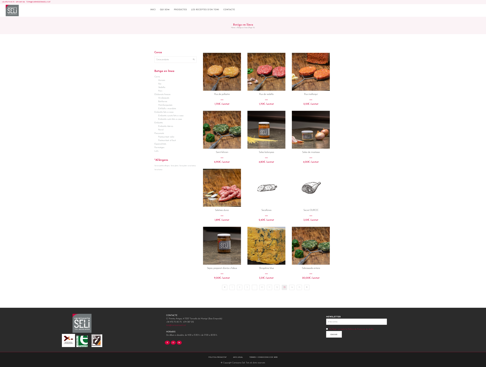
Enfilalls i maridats (167, 109)
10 (262, 287)
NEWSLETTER (333, 317)
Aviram (161, 80)
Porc (160, 91)
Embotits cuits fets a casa (170, 119)
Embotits (158, 123)
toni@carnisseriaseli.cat (38, 2)
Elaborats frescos (162, 94)
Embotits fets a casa (163, 112)
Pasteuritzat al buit (167, 140)
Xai (159, 84)
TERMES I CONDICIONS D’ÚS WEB (263, 357)
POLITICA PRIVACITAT (218, 357)
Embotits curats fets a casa (170, 116)
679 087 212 (20, 2)
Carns (157, 77)
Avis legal (238, 357)
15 (299, 287)
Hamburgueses (165, 105)
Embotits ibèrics (165, 126)
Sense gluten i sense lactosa (187, 166)
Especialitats (160, 144)
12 (277, 287)
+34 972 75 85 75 (8, 2)
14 (292, 287)
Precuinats (159, 133)
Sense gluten (174, 166)
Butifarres (162, 101)
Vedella (161, 87)
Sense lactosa (158, 169)
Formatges (159, 147)
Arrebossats (163, 98)
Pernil (160, 130)
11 (269, 287)
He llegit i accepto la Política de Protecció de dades (351, 329)
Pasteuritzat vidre (166, 137)
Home (233, 27)
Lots (156, 151)
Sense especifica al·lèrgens (162, 166)
